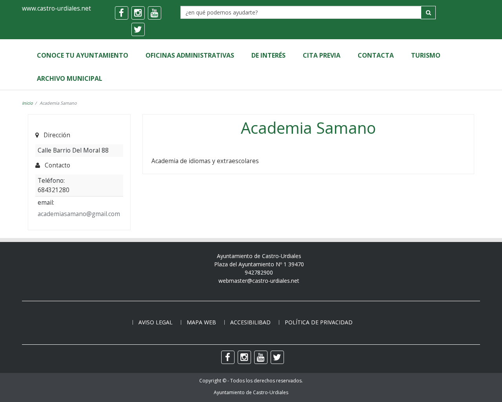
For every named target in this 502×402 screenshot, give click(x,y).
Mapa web (201, 322)
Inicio (27, 103)
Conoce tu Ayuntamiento (82, 55)
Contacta (376, 55)
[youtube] (154, 13)
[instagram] (138, 13)
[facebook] (121, 13)
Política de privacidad (319, 322)
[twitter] (138, 29)
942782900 (259, 272)
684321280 (53, 190)
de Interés (268, 55)
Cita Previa (321, 55)
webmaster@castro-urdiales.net (258, 280)
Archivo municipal (69, 78)
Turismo (425, 55)
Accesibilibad (250, 322)
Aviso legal (155, 322)
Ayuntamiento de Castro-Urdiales (251, 392)
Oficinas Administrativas (190, 55)
